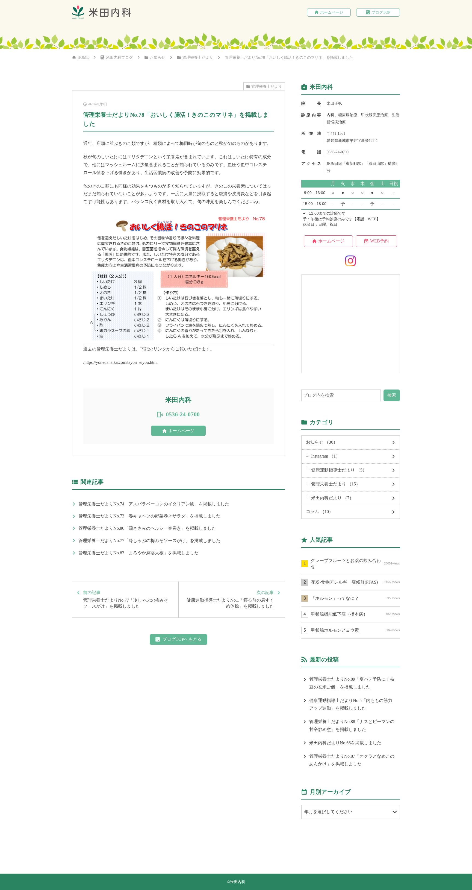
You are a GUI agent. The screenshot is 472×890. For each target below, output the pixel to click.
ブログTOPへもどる (182, 639)
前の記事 (125, 599)
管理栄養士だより (197, 57)
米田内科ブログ (119, 57)
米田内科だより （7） (332, 498)
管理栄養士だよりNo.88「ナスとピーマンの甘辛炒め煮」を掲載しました (351, 725)
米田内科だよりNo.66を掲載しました (345, 742)
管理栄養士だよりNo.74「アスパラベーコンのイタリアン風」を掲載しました (153, 504)
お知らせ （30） (322, 442)
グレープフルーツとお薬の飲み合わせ (355, 563)
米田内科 (237, 882)
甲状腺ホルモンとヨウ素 (355, 630)
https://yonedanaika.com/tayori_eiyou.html (121, 362)
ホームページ (331, 12)
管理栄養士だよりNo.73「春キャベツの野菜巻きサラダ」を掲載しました (149, 516)
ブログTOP (380, 12)
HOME (83, 57)
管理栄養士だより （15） (335, 484)
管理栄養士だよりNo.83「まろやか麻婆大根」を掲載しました (138, 553)
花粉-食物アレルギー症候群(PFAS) (355, 582)
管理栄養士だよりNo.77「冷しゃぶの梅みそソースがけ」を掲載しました (149, 540)
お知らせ (157, 57)
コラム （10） (319, 511)
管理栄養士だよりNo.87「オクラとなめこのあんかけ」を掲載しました (351, 760)
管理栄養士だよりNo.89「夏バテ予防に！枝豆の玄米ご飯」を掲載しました (351, 683)
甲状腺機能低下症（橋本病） (355, 614)
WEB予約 (379, 241)
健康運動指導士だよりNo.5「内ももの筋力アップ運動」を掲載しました (350, 704)
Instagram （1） (325, 456)
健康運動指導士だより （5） (339, 470)
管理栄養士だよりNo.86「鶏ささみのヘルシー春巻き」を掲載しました (147, 528)
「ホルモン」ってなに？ (355, 598)
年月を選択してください (328, 811)
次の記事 (230, 599)
